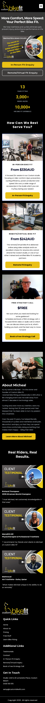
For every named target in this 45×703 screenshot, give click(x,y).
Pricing (6, 632)
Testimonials (8, 651)
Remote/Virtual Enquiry (12, 662)
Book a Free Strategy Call (13, 666)
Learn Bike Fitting (10, 639)
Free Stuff (7, 636)
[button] (41, 6)
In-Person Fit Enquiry (11, 659)
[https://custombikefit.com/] (15, 608)
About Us (7, 628)
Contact (6, 655)
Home (5, 625)
